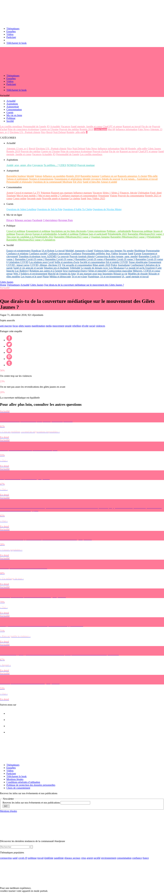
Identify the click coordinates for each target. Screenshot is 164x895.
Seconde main (34, 198)
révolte (85, 325)
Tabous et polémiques (17, 179)
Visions (113, 195)
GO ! (6, 806)
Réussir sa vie (120, 273)
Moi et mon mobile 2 (48, 195)
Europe (137, 253)
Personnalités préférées (93, 253)
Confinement (137, 265)
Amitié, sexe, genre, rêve (19, 165)
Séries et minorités (97, 270)
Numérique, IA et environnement (104, 276)
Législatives (49, 239)
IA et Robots (48, 250)
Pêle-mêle (153, 176)
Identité (30, 176)
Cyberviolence (50, 220)
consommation (124, 858)
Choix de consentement (18, 788)
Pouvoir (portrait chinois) (82, 256)
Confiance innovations (59, 253)
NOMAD (72, 165)
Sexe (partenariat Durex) (75, 270)
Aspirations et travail (147, 179)
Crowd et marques (23, 192)
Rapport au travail (132, 126)
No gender (128, 250)
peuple (68, 325)
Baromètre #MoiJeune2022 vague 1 (146, 234)
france (146, 858)
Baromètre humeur (89, 176)
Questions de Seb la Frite (49, 209)
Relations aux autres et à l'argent (46, 270)
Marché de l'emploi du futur (62, 273)
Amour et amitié (109, 181)
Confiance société (38, 253)
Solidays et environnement (33, 273)
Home (3, 285)
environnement (108, 858)
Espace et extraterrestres (18, 250)
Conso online (19, 198)
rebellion (76, 325)
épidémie (48, 858)
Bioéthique (139, 250)
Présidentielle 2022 (117, 234)
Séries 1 (107, 192)
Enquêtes (11, 31)
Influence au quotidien (54, 176)
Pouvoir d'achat (100, 151)
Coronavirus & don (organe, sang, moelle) (116, 256)
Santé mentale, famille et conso (86, 126)
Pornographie (153, 250)
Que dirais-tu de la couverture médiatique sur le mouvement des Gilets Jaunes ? (84, 285)
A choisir (142, 176)
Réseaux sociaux (23, 220)
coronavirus (6, 858)
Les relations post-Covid (41, 262)
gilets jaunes (25, 325)
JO (48, 126)
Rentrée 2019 (86, 129)
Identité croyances (92, 179)
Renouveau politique (142, 231)
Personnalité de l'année (34, 126)
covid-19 (22, 858)
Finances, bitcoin (128, 192)
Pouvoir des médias (69, 129)
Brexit (49, 132)
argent (90, 858)
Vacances (65, 126)
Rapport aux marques (62, 192)
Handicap (36, 250)
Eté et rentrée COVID (117, 262)
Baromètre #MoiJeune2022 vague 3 (128, 237)
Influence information (126, 129)
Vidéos (9, 34)
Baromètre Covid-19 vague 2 (30, 259)
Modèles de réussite (138, 273)
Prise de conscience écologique (23, 129)
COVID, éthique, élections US (45, 265)
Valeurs (38, 176)
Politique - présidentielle (119, 231)
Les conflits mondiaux (11, 126)
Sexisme (123, 253)
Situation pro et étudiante (56, 268)
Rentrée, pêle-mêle (75, 132)
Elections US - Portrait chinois (25, 132)
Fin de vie (146, 126)
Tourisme (11, 195)
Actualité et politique (68, 234)
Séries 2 (115, 192)
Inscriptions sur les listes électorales (69, 231)
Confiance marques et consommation (78, 195)
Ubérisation (143, 192)
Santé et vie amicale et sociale (28, 268)
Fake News (144, 129)
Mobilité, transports (75, 250)
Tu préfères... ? (51, 165)
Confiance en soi (108, 176)
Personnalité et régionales (19, 181)
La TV (36, 192)
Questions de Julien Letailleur (21, 209)
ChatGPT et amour (112, 126)
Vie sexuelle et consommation (77, 265)
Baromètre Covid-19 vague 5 (120, 259)
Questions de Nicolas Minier (107, 209)
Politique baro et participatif (93, 234)
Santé (83, 198)
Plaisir (46, 276)
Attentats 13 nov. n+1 (17, 148)
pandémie (59, 858)
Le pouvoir (63, 256)
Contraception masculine (119, 270)
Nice (43, 132)
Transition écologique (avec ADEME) (38, 256)
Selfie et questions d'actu (66, 262)
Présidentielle (154, 237)
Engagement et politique (38, 231)
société (97, 858)
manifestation (38, 325)
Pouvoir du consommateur (131, 195)
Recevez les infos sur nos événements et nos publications (32, 802)
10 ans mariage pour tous (89, 273)
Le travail (60, 250)
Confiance (76, 253)
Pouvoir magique (86, 165)
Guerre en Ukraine (49, 129)
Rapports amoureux (127, 176)
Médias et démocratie (60, 276)
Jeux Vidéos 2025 (96, 198)
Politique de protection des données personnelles (30, 785)
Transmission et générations (68, 179)
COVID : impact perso (17, 265)
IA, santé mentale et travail (135, 276)
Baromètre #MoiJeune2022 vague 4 (24, 239)
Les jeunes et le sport (31, 276)
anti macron (6, 325)
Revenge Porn (65, 220)
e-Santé (89, 250)
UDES (62, 165)
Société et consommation (92, 262)
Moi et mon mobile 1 (27, 195)
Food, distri (156, 192)
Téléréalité (75, 268)
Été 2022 (77, 181)
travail (40, 858)
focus (15, 325)
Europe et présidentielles (45, 234)
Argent (9, 192)
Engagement (154, 262)
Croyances (37, 165)
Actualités (55, 126)
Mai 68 (111, 129)
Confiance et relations (17, 253)
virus (83, 858)
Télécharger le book (16, 43)
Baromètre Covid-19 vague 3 (60, 259)
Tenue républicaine (138, 262)
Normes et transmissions (41, 179)
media (49, 325)
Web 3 (16, 273)
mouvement (58, 325)
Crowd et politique (15, 231)
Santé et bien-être (91, 181)
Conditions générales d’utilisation (23, 782)
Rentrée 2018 (73, 176)
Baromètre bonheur (16, 176)
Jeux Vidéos (112, 253)
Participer (11, 37)
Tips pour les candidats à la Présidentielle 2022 (29, 237)
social (92, 325)
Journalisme (124, 265)
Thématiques (12, 28)
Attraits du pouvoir (110, 179)
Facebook (37, 220)
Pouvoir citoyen (24, 234)
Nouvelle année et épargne (55, 198)
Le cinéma (75, 198)
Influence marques (82, 192)
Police (114, 265)
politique (32, 858)
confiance (137, 858)
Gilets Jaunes (100, 129)
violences (100, 325)
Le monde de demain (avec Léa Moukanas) (103, 268)
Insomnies (107, 273)
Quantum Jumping (100, 237)
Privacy (10, 220)
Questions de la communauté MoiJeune (52, 181)
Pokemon (45, 192)
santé (15, 858)
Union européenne (96, 231)
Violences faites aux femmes (108, 250)
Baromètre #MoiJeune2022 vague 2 (72, 237)
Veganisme (103, 195)
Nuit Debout (59, 132)
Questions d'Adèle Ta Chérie (77, 209)
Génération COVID (18, 262)
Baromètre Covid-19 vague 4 (90, 259)
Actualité (24, 285)
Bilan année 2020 (101, 265)
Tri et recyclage (79, 276)
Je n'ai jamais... (128, 179)
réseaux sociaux (72, 858)
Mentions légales (14, 779)
